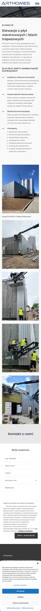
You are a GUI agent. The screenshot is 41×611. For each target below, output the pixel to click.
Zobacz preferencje (20, 603)
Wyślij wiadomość (26, 535)
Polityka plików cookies (13, 608)
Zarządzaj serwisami (20, 585)
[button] (38, 563)
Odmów (20, 597)
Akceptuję (20, 591)
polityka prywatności (25, 531)
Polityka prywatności (27, 608)
